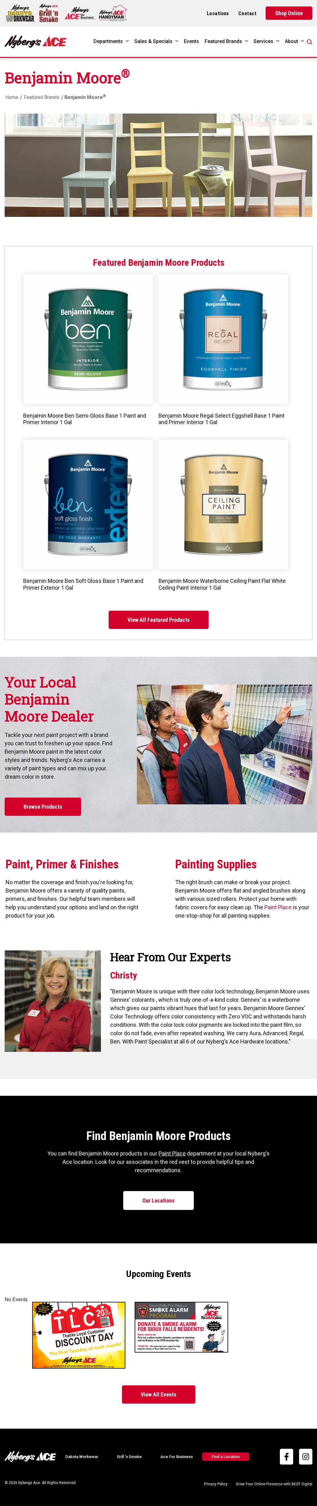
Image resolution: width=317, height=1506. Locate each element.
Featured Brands (223, 41)
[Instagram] (305, 1457)
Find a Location (226, 1456)
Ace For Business (176, 1456)
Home (11, 97)
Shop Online (289, 13)
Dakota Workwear (81, 1456)
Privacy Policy (216, 1484)
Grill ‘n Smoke (129, 1456)
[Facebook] (286, 1457)
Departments (108, 41)
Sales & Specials (153, 41)
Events (191, 41)
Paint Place (278, 907)
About (291, 41)
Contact (247, 13)
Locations (218, 13)
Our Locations (158, 1200)
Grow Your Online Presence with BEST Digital (274, 1484)
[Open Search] (309, 42)
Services (263, 41)
